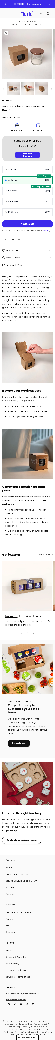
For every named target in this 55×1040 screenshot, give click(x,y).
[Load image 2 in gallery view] (27, 88)
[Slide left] (3, 89)
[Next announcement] (50, 4)
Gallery (9, 919)
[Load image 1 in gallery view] (13, 88)
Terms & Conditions (16, 970)
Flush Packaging (18, 1021)
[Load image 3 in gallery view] (41, 88)
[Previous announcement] (5, 4)
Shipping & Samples (16, 957)
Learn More (18, 743)
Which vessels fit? (11, 117)
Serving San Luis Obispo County (22, 880)
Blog (8, 925)
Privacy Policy (12, 963)
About (9, 867)
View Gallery (46, 554)
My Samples (28, 1037)
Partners (10, 887)
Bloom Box (11, 616)
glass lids (11, 320)
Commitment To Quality (18, 874)
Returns (10, 950)
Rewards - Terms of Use (18, 976)
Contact (10, 894)
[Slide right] (52, 89)
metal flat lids (14, 316)
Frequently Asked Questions (20, 912)
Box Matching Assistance (22, 840)
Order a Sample (27, 155)
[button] (6, 13)
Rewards (10, 932)
